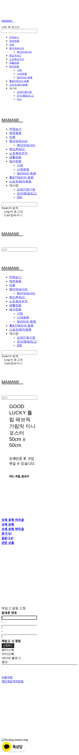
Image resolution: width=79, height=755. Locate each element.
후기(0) (7, 533)
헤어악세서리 (16, 48)
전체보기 (14, 37)
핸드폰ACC (15, 55)
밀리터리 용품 (24, 77)
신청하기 (8, 645)
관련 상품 (8, 542)
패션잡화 (14, 66)
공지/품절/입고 (25, 95)
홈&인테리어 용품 (19, 81)
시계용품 (22, 73)
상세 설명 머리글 (13, 519)
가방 (19, 70)
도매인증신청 (24, 92)
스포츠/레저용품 (18, 84)
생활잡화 (14, 62)
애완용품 (14, 41)
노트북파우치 (16, 59)
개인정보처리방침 (13, 681)
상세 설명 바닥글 (13, 528)
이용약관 (7, 677)
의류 (11, 44)
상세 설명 (8, 524)
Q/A (19, 99)
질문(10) (8, 538)
